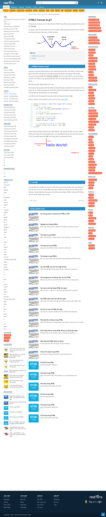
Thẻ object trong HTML (10, 259)
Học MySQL (92, 110)
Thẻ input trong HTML (10, 129)
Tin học (35, 7)
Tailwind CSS (93, 80)
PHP (47, 10)
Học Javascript (41, 502)
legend (6, 247)
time (5, 316)
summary (6, 297)
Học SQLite (92, 124)
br (4, 174)
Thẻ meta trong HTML (10, 115)
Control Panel (93, 200)
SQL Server (68, 10)
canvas (6, 202)
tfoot (5, 309)
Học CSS (7, 338)
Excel (90, 213)
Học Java (40, 507)
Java (52, 10)
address (6, 190)
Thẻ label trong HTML (10, 144)
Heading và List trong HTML (11, 31)
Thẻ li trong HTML (9, 157)
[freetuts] (15, 2)
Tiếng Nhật (92, 236)
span (5, 289)
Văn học (91, 239)
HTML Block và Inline (10, 46)
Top (103, 515)
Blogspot (91, 104)
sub (5, 294)
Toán (90, 233)
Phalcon (91, 95)
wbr (5, 329)
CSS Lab (91, 245)
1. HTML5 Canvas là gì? (37, 56)
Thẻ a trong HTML (9, 36)
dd (4, 165)
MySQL (75, 10)
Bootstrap (41, 10)
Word (90, 215)
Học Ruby (92, 148)
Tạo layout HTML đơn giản (11, 54)
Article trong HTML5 (9, 72)
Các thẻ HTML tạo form (10, 64)
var (4, 324)
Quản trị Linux (93, 37)
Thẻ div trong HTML (9, 49)
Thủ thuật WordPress (95, 31)
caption (6, 205)
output (5, 262)
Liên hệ (6, 502)
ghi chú (6, 182)
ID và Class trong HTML (10, 51)
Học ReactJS (92, 78)
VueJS (91, 72)
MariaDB (91, 130)
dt (4, 162)
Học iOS (91, 182)
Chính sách (7, 505)
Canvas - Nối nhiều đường (11, 101)
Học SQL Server (93, 122)
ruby (5, 279)
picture (5, 267)
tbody (5, 304)
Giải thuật (12, 10)
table (5, 302)
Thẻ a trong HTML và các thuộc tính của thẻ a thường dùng (17, 434)
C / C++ (6, 10)
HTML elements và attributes (11, 26)
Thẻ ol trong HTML (9, 155)
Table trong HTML (9, 34)
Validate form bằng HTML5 (11, 87)
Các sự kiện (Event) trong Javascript (17, 366)
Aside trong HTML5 (9, 85)
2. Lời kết (33, 58)
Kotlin (90, 156)
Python (57, 10)
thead (5, 314)
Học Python (40, 505)
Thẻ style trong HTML (10, 44)
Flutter (91, 188)
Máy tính (22, 499)
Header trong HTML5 (9, 75)
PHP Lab (91, 248)
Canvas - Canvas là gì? (10, 94)
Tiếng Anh (92, 230)
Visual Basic (92, 165)
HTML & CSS (93, 61)
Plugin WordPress (94, 25)
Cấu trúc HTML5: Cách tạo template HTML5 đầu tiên (17, 422)
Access (91, 221)
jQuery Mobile (93, 58)
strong (5, 292)
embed (6, 225)
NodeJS (81, 10)
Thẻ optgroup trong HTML (11, 139)
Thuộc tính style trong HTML (11, 41)
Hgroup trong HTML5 (9, 77)
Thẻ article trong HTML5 (17, 417)
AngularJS (92, 52)
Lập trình (6, 7)
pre (5, 176)
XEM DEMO (64, 99)
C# (62, 10)
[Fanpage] (98, 3)
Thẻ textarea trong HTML (10, 131)
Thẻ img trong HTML (9, 39)
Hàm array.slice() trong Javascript (16, 381)
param (5, 264)
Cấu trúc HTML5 (8, 70)
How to (6, 341)
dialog (5, 220)
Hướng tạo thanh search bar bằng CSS (18, 371)
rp (4, 274)
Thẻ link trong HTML (9, 112)
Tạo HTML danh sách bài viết (12, 56)
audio (5, 192)
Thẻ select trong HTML (10, 126)
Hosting (21, 7)
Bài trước (33, 200)
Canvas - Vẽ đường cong (10, 99)
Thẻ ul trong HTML (9, 152)
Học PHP (39, 499)
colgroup (6, 210)
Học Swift (91, 151)
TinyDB (91, 127)
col (4, 207)
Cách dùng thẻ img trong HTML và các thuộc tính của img (18, 428)
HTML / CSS (20, 10)
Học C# (91, 145)
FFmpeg (91, 206)
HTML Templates (93, 20)
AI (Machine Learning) (95, 173)
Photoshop (92, 224)
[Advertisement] (15, 463)
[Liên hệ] (101, 3)
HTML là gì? (7, 24)
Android (91, 185)
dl (4, 160)
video (5, 326)
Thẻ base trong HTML (10, 110)
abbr (5, 187)
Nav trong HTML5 (9, 80)
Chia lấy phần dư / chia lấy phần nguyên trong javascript (17, 356)
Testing (91, 197)
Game (22, 502)
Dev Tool (91, 203)
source (5, 287)
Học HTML (7, 335)
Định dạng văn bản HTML (11, 29)
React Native (92, 180)
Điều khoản (7, 507)
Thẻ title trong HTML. (9, 107)
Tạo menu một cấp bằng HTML (12, 59)
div (4, 222)
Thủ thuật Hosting (94, 40)
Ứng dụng (23, 507)
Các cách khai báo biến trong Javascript (16, 361)
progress (6, 269)
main (5, 249)
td (4, 307)
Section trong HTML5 (9, 82)
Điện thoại (23, 505)
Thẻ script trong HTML (10, 117)
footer (5, 232)
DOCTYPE (7, 185)
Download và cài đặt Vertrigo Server (18, 402)
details (5, 217)
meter (5, 254)
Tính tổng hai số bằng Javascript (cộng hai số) (17, 386)
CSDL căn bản (93, 116)
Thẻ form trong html (9, 146)
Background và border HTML (12, 61)
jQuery (35, 10)
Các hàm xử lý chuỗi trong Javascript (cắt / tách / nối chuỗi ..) (17, 350)
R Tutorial (91, 170)
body (5, 200)
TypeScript (92, 66)
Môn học (41, 7)
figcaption (6, 227)
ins (4, 244)
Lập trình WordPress (94, 28)
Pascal (91, 142)
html (5, 237)
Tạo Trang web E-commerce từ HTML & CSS (14, 20)
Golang (91, 159)
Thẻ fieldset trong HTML (10, 141)
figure (5, 230)
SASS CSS (92, 69)
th (4, 311)
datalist (6, 212)
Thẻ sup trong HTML (9, 299)
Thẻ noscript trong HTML (10, 120)
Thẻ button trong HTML (10, 134)
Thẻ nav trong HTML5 (16, 412)
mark (5, 252)
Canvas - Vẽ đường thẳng (11, 96)
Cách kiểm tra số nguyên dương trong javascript (17, 376)
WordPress (14, 7)
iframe (5, 242)
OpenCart (91, 98)
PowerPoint (92, 218)
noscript (6, 257)
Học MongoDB (93, 113)
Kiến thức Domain (94, 43)
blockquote (7, 197)
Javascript (29, 10)
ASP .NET (92, 167)
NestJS (91, 75)
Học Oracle (92, 119)
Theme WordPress (94, 22)
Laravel (91, 93)
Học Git (91, 195)
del (4, 215)
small (5, 284)
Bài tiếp (81, 200)
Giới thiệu (6, 499)
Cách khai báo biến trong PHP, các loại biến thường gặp (17, 397)
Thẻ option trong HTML (10, 136)
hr (4, 235)
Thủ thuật (28, 7)
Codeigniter (92, 90)
